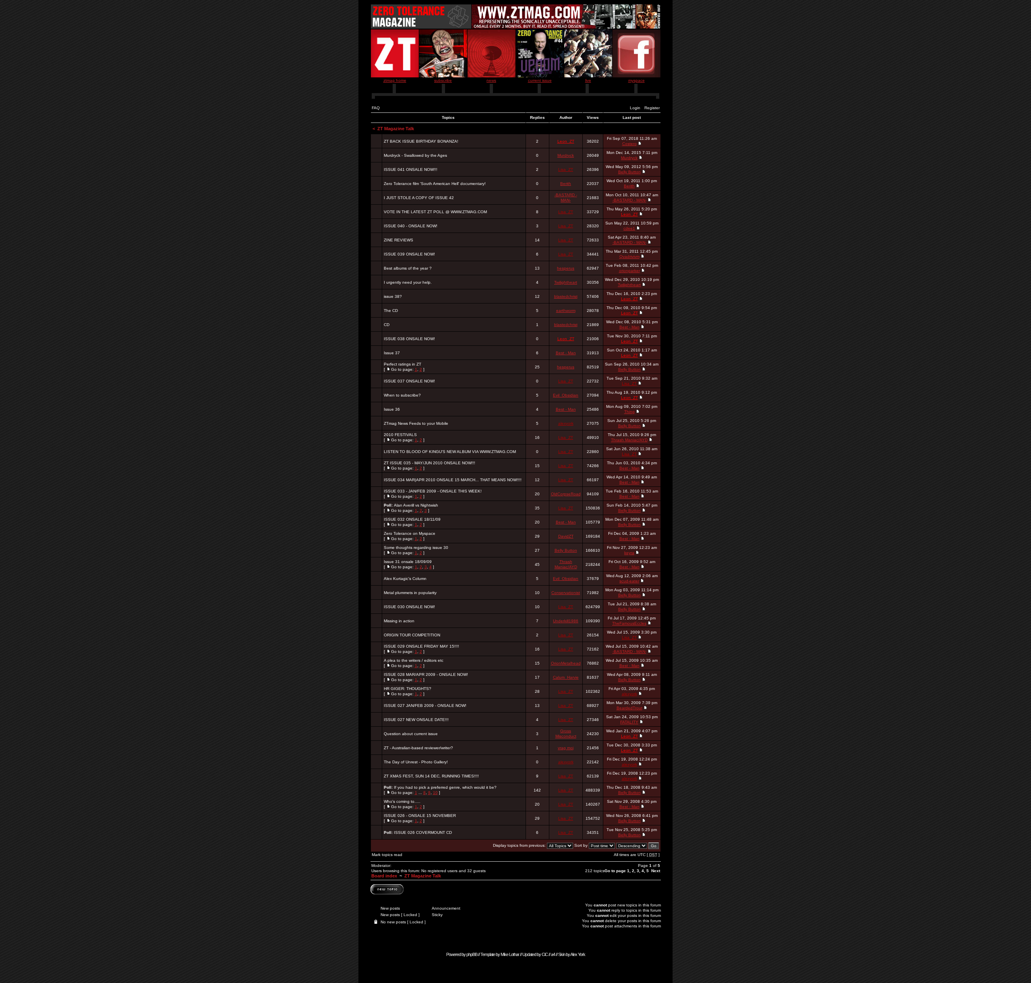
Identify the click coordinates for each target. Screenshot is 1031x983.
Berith (565, 183)
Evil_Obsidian (565, 395)
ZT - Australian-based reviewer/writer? (418, 748)
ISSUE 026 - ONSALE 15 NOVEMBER (420, 815)
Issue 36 (392, 409)
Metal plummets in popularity (410, 592)
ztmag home (394, 80)
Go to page (615, 871)
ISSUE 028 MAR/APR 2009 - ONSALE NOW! (426, 674)
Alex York (577, 954)
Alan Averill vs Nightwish (416, 505)
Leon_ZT (565, 141)
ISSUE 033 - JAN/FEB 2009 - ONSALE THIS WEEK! (433, 491)
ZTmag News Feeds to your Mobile (416, 423)
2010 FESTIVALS (400, 434)
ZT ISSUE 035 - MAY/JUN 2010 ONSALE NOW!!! (429, 463)
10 (435, 792)
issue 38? (393, 296)
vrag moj (565, 748)
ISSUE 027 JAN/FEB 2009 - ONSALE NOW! (425, 705)
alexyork (565, 423)
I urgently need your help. (408, 282)
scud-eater (629, 581)
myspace (636, 80)
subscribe (443, 80)
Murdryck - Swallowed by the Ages (415, 155)
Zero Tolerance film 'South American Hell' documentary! (435, 183)
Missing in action (399, 621)
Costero (629, 143)
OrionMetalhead (566, 663)
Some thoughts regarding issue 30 (416, 547)
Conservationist (565, 592)
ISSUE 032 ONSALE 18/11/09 (412, 519)
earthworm (566, 310)
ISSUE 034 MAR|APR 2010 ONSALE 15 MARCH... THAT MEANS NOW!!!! (453, 480)
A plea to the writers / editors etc (413, 660)
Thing (629, 411)
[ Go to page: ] (404, 367)
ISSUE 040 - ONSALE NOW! (410, 226)
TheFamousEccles (629, 623)
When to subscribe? (402, 395)
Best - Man (629, 327)
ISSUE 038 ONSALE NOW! (409, 339)
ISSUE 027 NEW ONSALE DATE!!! (416, 719)
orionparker (629, 270)
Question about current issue (411, 734)
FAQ (376, 108)
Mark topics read (387, 854)
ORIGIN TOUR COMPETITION (412, 635)
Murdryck (565, 155)
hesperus (565, 268)
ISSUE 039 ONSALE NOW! (409, 254)
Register (652, 108)
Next (655, 871)
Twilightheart (565, 282)
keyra (629, 553)
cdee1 (629, 228)
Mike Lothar (510, 954)
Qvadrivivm (629, 256)
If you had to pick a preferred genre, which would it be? (445, 787)
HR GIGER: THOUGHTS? (407, 688)
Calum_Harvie (566, 677)
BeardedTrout (629, 708)
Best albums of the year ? (408, 268)
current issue (540, 80)
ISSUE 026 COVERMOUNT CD (423, 832)
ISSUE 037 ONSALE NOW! (409, 381)
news (491, 80)
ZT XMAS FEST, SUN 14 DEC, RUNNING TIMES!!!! (431, 776)
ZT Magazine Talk (395, 128)
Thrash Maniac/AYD (629, 440)
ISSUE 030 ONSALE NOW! (409, 607)
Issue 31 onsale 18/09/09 (408, 561)
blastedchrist (566, 296)
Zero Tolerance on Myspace (409, 533)
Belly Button (629, 172)
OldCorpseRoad (566, 494)
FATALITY (629, 722)
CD (386, 324)
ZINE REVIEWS (398, 240)
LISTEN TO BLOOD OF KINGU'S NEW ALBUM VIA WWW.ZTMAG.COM (450, 451)
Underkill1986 (565, 621)
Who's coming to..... (402, 801)
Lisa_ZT (565, 169)
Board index (384, 875)
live (588, 80)
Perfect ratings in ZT (402, 364)
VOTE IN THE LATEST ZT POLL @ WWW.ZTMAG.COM (435, 212)
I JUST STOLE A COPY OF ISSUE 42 (419, 197)
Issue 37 (392, 353)
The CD (391, 310)
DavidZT (565, 536)
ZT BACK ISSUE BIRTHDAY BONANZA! (421, 141)
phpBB (471, 954)
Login (635, 108)
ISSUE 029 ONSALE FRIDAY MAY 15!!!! (421, 646)
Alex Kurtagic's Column (405, 578)
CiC (545, 954)
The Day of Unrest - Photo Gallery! (416, 762)
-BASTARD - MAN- (629, 200)
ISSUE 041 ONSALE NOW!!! (410, 169)
